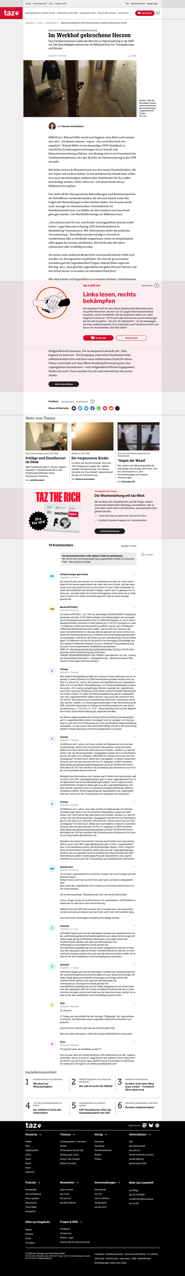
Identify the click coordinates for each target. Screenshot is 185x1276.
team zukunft (66, 1189)
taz (33, 1125)
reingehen (30, 1211)
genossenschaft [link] (138, 3)
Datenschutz (112, 1258)
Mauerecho (31, 1202)
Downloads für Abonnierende (75, 1242)
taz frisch (64, 1194)
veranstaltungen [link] (40, 3)
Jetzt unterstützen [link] (63, 384)
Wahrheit (30, 1172)
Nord (27, 1167)
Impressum (125, 1258)
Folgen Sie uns (134, 1125)
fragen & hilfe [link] (60, 3)
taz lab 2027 (101, 1207)
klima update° (32, 1198)
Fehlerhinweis (82, 401)
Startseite (29, 23)
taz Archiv (134, 1203)
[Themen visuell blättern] (131, 13)
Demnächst (100, 1189)
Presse (98, 1159)
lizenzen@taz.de (45, 1258)
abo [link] (127, 3)
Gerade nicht (147, 285)
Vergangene (101, 1202)
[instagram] (157, 1127)
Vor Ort (98, 1194)
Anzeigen (30, 1242)
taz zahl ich (134, 1150)
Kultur (28, 1154)
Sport (28, 1159)
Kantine (29, 1234)
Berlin (28, 1163)
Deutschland (51, 23)
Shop (28, 1238)
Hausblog (99, 1146)
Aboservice (66, 1233)
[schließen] (157, 285)
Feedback (65, 1229)
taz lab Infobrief (68, 1202)
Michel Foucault (68, 1163)
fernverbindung (33, 1194)
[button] (158, 13)
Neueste (124, 546)
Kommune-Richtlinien (135, 1254)
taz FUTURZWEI (137, 1194)
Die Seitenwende (103, 1150)
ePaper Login (67, 1237)
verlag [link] (28, 3)
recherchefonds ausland (141, 1154)
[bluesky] (151, 1127)
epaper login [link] (152, 3)
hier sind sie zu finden (80, 561)
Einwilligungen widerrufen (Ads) (110, 1262)
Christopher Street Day (71, 1150)
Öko (27, 1146)
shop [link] (51, 3)
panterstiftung (136, 1159)
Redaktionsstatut (115, 1254)
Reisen (28, 1229)
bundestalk (31, 1189)
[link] (40, 13)
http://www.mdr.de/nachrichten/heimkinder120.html (95, 649)
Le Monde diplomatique (141, 1199)
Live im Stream (102, 1198)
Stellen (98, 1154)
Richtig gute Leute (69, 1154)
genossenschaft (137, 1146)
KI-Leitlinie (152, 1254)
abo (131, 1141)
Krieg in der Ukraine (70, 1159)
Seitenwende (143, 1258)
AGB (134, 1258)
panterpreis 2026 (137, 1163)
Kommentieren (67, 401)
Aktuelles (99, 1141)
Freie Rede (30, 1207)
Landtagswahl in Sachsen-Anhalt (73, 1143)
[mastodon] (144, 1127)
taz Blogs (133, 1190)
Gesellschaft (31, 1150)
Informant (100, 1258)
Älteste (133, 546)
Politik (39, 23)
